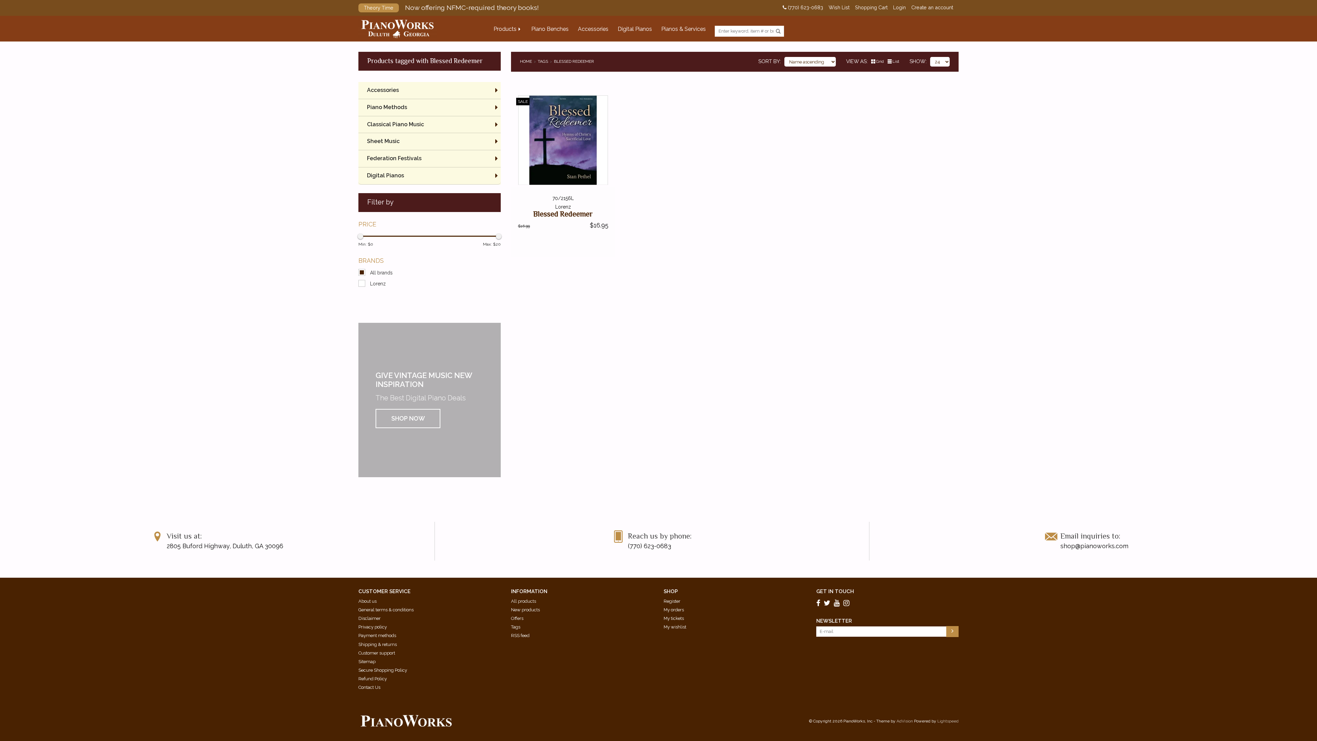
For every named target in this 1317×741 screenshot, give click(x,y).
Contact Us (369, 687)
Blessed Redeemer (574, 61)
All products (523, 601)
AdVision (905, 721)
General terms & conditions (386, 609)
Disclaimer (369, 618)
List (895, 61)
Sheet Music (383, 141)
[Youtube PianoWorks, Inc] (838, 603)
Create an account (932, 7)
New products (525, 609)
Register (672, 601)
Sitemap (367, 661)
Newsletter (834, 621)
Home (526, 61)
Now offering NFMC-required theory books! (451, 7)
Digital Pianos (635, 29)
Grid (880, 61)
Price (367, 224)
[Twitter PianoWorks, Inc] (828, 603)
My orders (674, 609)
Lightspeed (948, 721)
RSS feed (520, 635)
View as (856, 61)
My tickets (674, 618)
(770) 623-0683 (804, 7)
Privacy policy (372, 627)
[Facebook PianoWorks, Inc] (819, 603)
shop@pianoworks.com (1094, 546)
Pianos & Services (683, 29)
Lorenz (378, 283)
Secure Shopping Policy (382, 670)
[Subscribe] (952, 631)
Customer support (376, 653)
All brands (381, 272)
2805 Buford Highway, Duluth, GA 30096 (225, 546)
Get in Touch (835, 591)
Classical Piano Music (395, 124)
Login (899, 7)
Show (918, 61)
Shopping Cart (871, 7)
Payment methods (377, 635)
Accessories (593, 29)
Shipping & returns (377, 644)
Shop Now (408, 418)
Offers (517, 618)
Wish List (839, 7)
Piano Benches (550, 29)
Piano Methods (387, 107)
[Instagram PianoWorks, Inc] (847, 603)
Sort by (769, 61)
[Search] (778, 31)
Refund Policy (372, 678)
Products (505, 29)
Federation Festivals (394, 158)
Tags (543, 61)
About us (367, 601)
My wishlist (675, 627)
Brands (371, 260)
